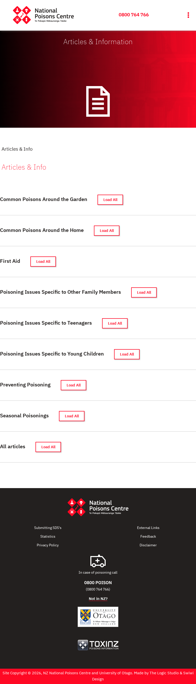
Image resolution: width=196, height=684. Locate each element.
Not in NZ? (98, 599)
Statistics (47, 536)
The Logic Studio (164, 673)
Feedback (148, 536)
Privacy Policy (48, 545)
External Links (148, 528)
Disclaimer (148, 545)
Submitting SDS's (48, 528)
